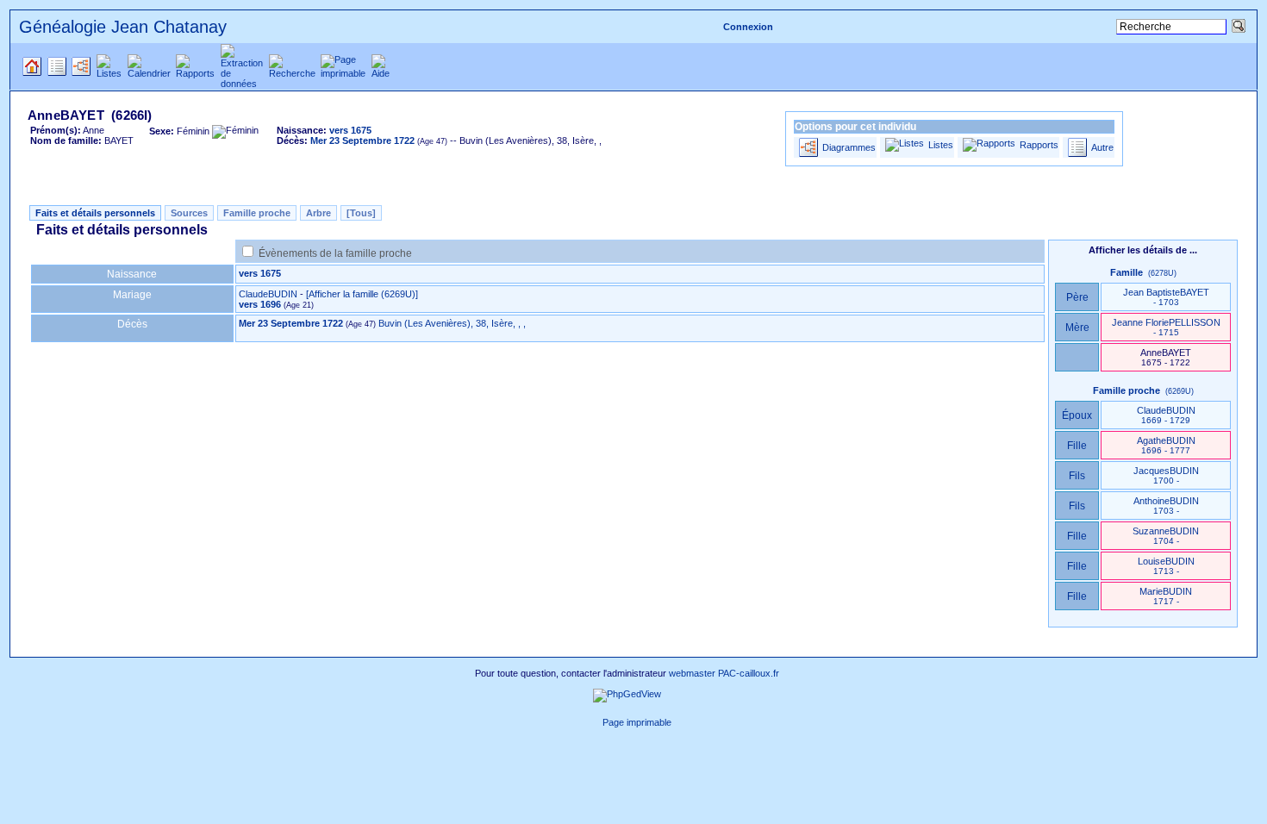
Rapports (1039, 145)
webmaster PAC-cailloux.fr (724, 673)
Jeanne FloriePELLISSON (1166, 327)
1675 (270, 273)
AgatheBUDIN (1166, 445)
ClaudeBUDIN (268, 294)
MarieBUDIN (1165, 596)
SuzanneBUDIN (1166, 536)
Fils (1077, 476)
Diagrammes (849, 147)
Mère (1077, 327)
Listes (940, 145)
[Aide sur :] (593, 722)
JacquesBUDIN (1166, 475)
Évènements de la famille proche (335, 253)
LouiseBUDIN (1166, 566)
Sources (189, 213)
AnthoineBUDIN (1166, 505)
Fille (1076, 446)
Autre (1102, 147)
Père (1077, 297)
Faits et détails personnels (95, 213)
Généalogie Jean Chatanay (123, 26)
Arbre (318, 213)
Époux (1077, 415)
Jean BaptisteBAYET (1166, 297)
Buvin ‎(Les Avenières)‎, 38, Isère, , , (452, 323)
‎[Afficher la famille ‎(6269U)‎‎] (362, 294)
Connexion (748, 27)
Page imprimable (636, 722)
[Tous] (361, 213)
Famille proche (256, 213)
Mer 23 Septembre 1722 (291, 323)
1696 (270, 304)
